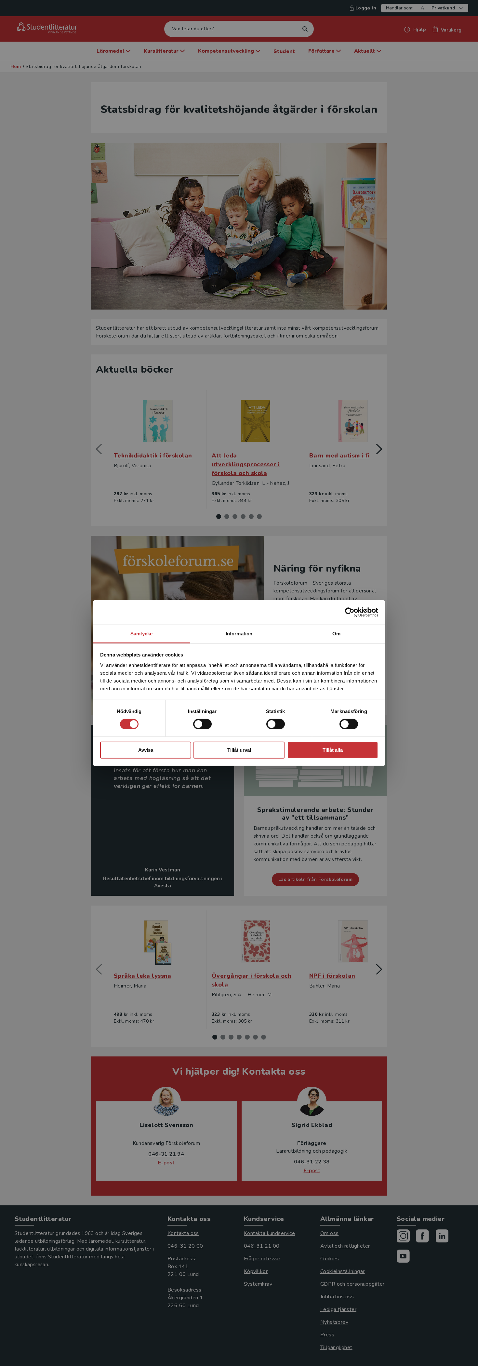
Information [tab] (239, 633)
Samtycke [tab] (141, 633)
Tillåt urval (239, 750)
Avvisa (145, 750)
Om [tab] (336, 633)
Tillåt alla (333, 750)
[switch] (202, 724)
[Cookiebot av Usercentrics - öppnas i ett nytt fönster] (349, 612)
